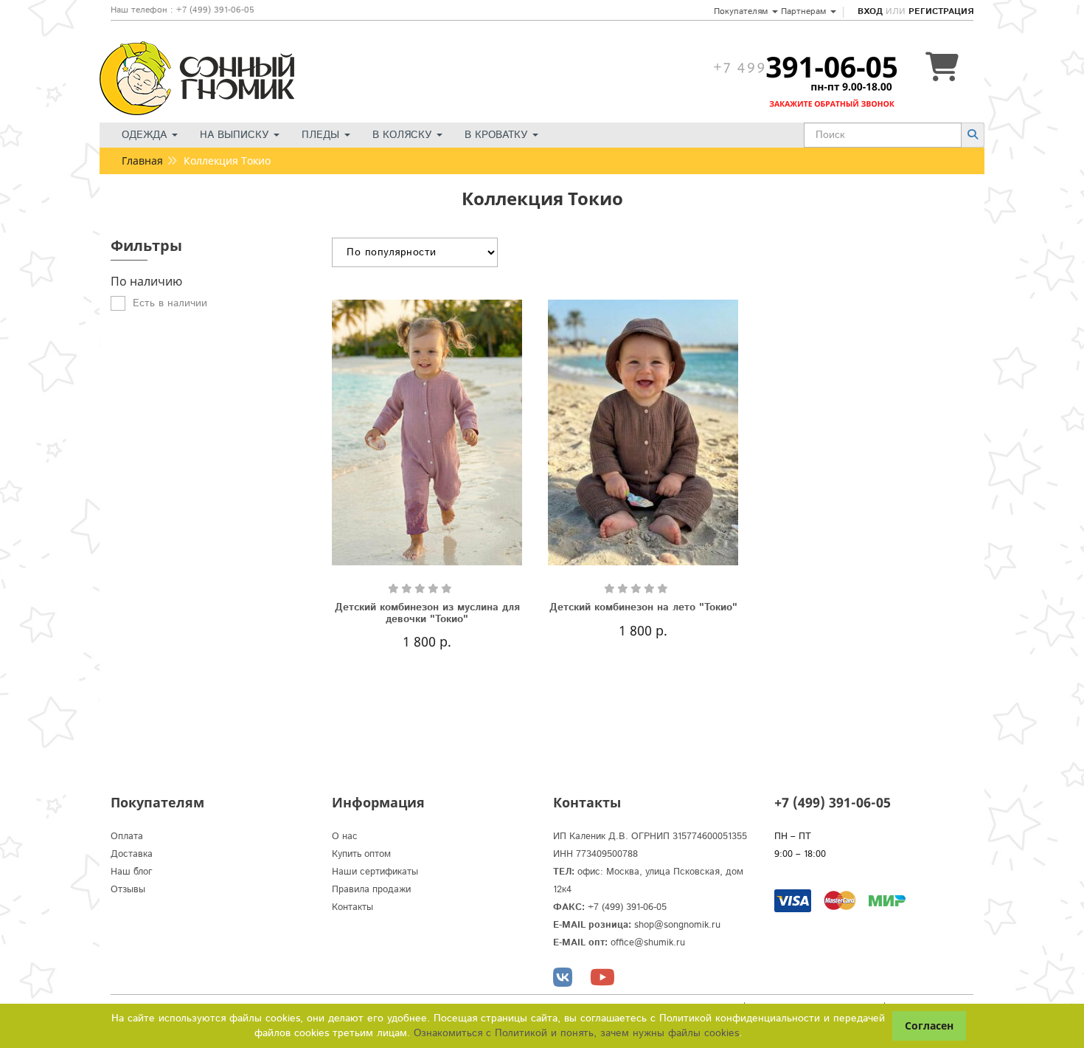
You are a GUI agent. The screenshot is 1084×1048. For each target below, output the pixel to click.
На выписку (236, 135)
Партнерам (805, 11)
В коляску (403, 135)
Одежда (146, 135)
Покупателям (742, 11)
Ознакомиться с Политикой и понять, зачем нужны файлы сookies (576, 1033)
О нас (345, 837)
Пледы (322, 135)
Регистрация (940, 11)
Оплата (127, 837)
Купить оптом (361, 854)
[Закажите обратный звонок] (805, 67)
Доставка (132, 854)
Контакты (352, 907)
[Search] (973, 134)
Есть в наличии (170, 303)
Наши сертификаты (375, 872)
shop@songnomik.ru (677, 925)
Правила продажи (371, 890)
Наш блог (132, 872)
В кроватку (498, 135)
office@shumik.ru (648, 943)
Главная (142, 161)
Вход (870, 11)
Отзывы (128, 890)
